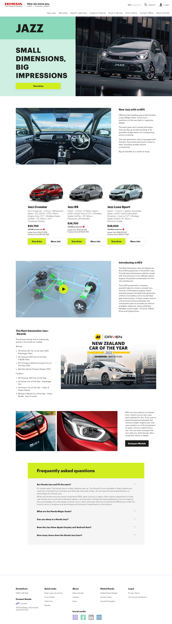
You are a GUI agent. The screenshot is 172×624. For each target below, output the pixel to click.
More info (56, 241)
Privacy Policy (134, 593)
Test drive (63, 13)
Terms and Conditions (137, 597)
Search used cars (78, 13)
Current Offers (146, 13)
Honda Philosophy (107, 601)
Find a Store (131, 13)
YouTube (99, 617)
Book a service (116, 13)
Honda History (106, 597)
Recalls (47, 605)
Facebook (83, 617)
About (75, 588)
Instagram (75, 617)
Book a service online (53, 593)
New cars (51, 13)
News (74, 601)
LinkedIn (91, 617)
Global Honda (107, 588)
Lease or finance (98, 13)
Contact (23, 603)
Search (152, 5)
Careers (75, 597)
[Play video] (63, 289)
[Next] (106, 136)
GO (134, 5)
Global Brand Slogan (109, 593)
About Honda (162, 13)
